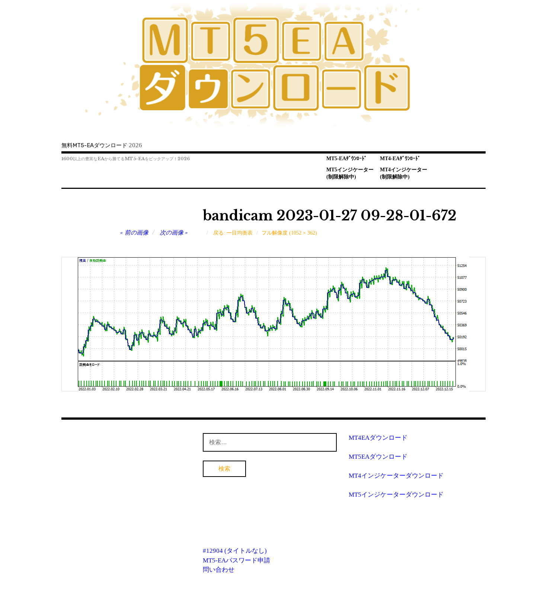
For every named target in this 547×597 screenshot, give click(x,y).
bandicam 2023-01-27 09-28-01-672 (330, 215)
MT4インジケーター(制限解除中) (403, 173)
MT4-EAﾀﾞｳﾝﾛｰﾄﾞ (400, 158)
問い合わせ (218, 569)
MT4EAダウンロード (378, 437)
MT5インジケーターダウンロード (396, 494)
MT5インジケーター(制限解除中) (350, 173)
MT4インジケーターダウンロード (396, 475)
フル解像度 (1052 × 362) (289, 233)
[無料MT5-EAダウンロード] (273, 64)
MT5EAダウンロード (378, 456)
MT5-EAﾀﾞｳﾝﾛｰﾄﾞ (346, 158)
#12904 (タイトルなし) (235, 550)
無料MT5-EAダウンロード (94, 145)
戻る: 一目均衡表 (233, 233)
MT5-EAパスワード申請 (236, 560)
